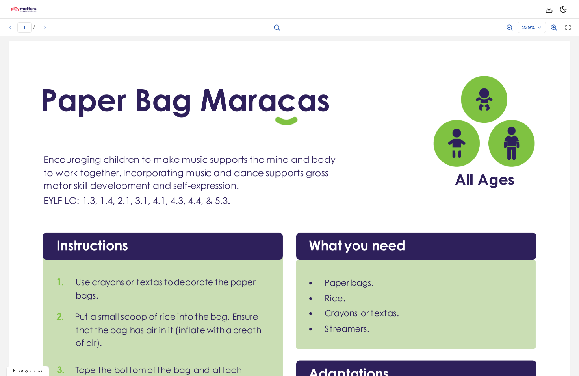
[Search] (277, 27)
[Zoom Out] (509, 27)
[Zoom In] (553, 27)
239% (529, 27)
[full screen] (568, 27)
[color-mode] (563, 9)
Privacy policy (28, 370)
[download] (549, 9)
